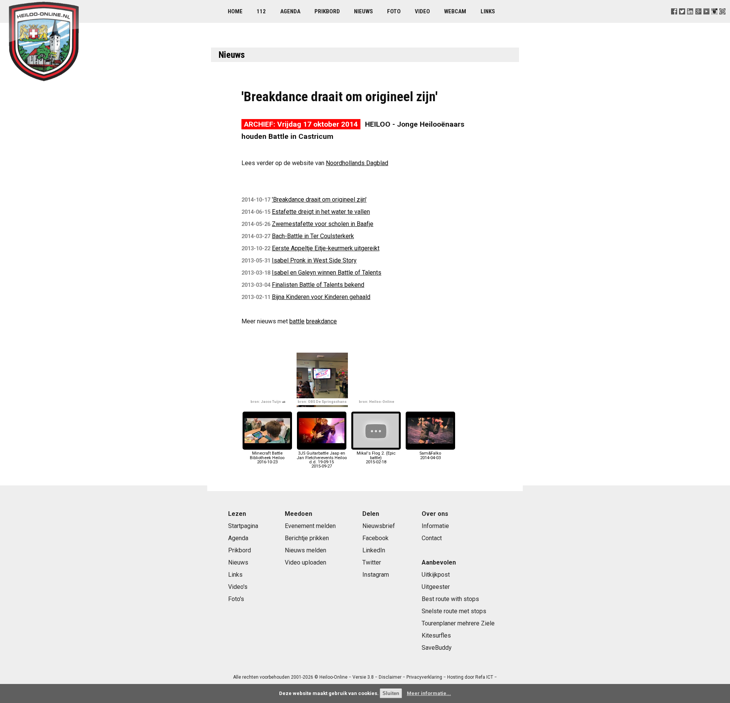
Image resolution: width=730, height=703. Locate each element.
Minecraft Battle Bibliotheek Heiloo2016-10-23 (267, 457)
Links (488, 11)
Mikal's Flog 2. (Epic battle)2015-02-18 (376, 457)
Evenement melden (310, 526)
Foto (394, 11)
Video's (238, 586)
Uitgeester (436, 586)
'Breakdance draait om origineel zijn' (319, 199)
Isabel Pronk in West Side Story (314, 260)
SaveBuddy (437, 647)
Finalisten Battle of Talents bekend (318, 284)
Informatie (435, 526)
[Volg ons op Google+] (698, 20)
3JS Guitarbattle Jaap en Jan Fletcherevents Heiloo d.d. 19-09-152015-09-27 (322, 460)
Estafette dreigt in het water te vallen (321, 211)
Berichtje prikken (307, 538)
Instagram (375, 574)
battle (297, 321)
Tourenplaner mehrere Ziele (458, 623)
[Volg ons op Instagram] (714, 20)
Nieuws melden (305, 550)
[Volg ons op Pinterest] (722, 20)
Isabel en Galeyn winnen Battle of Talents (326, 272)
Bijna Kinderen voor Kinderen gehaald (321, 297)
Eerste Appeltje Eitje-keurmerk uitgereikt (325, 248)
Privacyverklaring (424, 677)
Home (235, 11)
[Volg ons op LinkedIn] (690, 20)
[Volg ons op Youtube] (706, 20)
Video (422, 11)
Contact (432, 538)
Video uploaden (305, 562)
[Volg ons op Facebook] (674, 20)
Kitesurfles (436, 635)
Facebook (375, 538)
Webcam (455, 11)
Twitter (371, 562)
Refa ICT (484, 677)
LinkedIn (373, 550)
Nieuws (363, 11)
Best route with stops (450, 599)
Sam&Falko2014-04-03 (430, 455)
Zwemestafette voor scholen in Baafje (322, 223)
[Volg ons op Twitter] (682, 20)
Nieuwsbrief (378, 526)
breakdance (321, 321)
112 (261, 11)
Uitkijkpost (436, 574)
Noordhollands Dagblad (357, 163)
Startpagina (243, 526)
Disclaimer (390, 677)
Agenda (290, 11)
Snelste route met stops (454, 611)
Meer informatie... (429, 693)
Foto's (236, 599)
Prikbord (327, 11)
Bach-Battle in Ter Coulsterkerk (313, 236)
